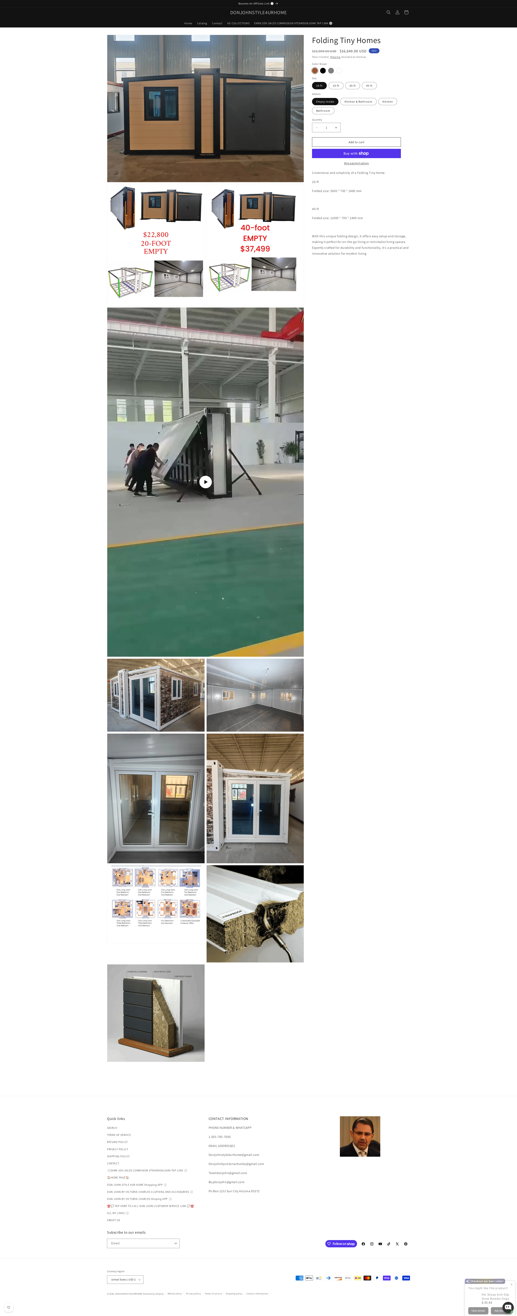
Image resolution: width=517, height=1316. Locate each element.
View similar (477, 1291)
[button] (388, 12)
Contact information (257, 1293)
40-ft (369, 85)
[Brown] (315, 71)
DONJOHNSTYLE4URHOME (129, 1293)
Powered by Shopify (153, 1293)
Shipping (335, 56)
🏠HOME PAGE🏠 (118, 1177)
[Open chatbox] (508, 1307)
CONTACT (113, 1163)
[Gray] (331, 71)
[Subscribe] (175, 1243)
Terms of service (213, 1293)
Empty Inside (325, 101)
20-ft (336, 85)
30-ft (352, 85)
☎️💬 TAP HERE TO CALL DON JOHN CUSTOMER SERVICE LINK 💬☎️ (150, 1206)
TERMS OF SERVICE (119, 1135)
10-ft (319, 85)
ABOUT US (113, 1220)
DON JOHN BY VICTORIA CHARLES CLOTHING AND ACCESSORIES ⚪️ (150, 1192)
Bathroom (323, 110)
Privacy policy (193, 1293)
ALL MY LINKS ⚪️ (118, 1213)
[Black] (323, 71)
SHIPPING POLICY (118, 1156)
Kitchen (387, 101)
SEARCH (112, 1128)
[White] (339, 71)
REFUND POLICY (117, 1142)
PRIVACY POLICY (117, 1149)
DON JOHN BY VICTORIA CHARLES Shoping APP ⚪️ (139, 1199)
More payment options (356, 163)
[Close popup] (510, 1265)
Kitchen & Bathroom (358, 101)
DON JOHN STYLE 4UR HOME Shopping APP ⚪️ (137, 1185)
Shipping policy (234, 1293)
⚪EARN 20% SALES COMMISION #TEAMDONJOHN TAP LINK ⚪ (147, 1170)
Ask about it (500, 1291)
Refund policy (175, 1293)
